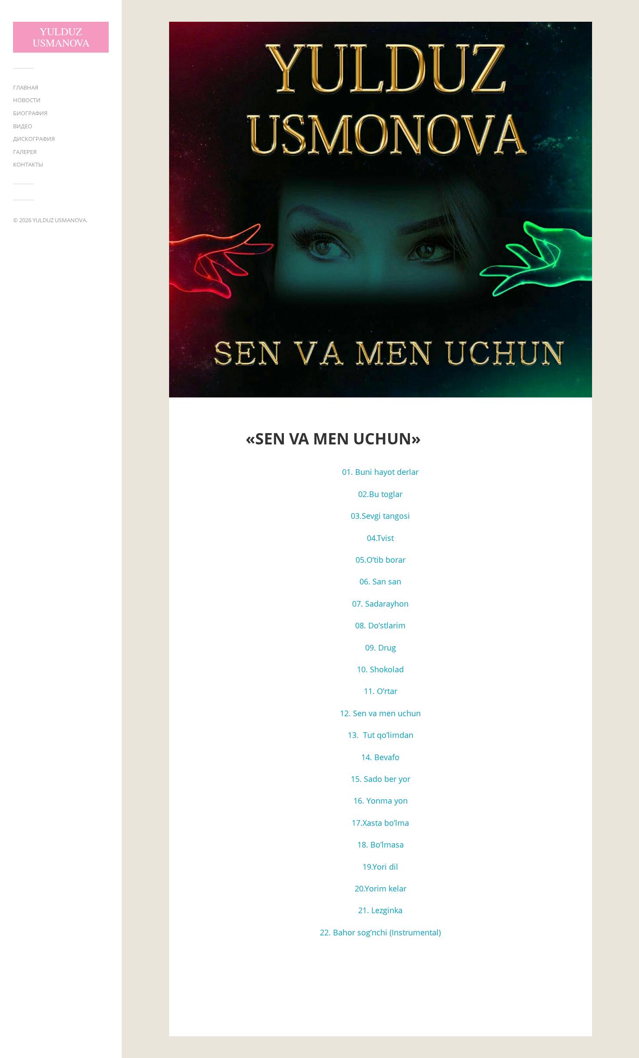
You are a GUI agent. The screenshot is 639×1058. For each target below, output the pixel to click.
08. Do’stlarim (380, 625)
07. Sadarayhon (380, 603)
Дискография (34, 139)
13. (354, 735)
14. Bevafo (380, 757)
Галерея (25, 152)
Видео (22, 126)
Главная (25, 87)
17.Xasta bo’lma (380, 823)
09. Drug (380, 647)
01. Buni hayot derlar (380, 472)
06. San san (380, 581)
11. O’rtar (380, 691)
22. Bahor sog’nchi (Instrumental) (380, 932)
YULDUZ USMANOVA (61, 37)
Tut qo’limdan (387, 735)
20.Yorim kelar (380, 888)
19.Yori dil (380, 866)
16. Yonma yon (380, 800)
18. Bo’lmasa (380, 844)
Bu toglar (386, 494)
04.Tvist (380, 538)
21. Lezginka (380, 910)
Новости (26, 100)
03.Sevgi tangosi (380, 516)
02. (363, 494)
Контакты (28, 164)
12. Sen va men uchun (380, 713)
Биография (30, 113)
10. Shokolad (380, 669)
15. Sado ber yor (380, 779)
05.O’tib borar (381, 559)
